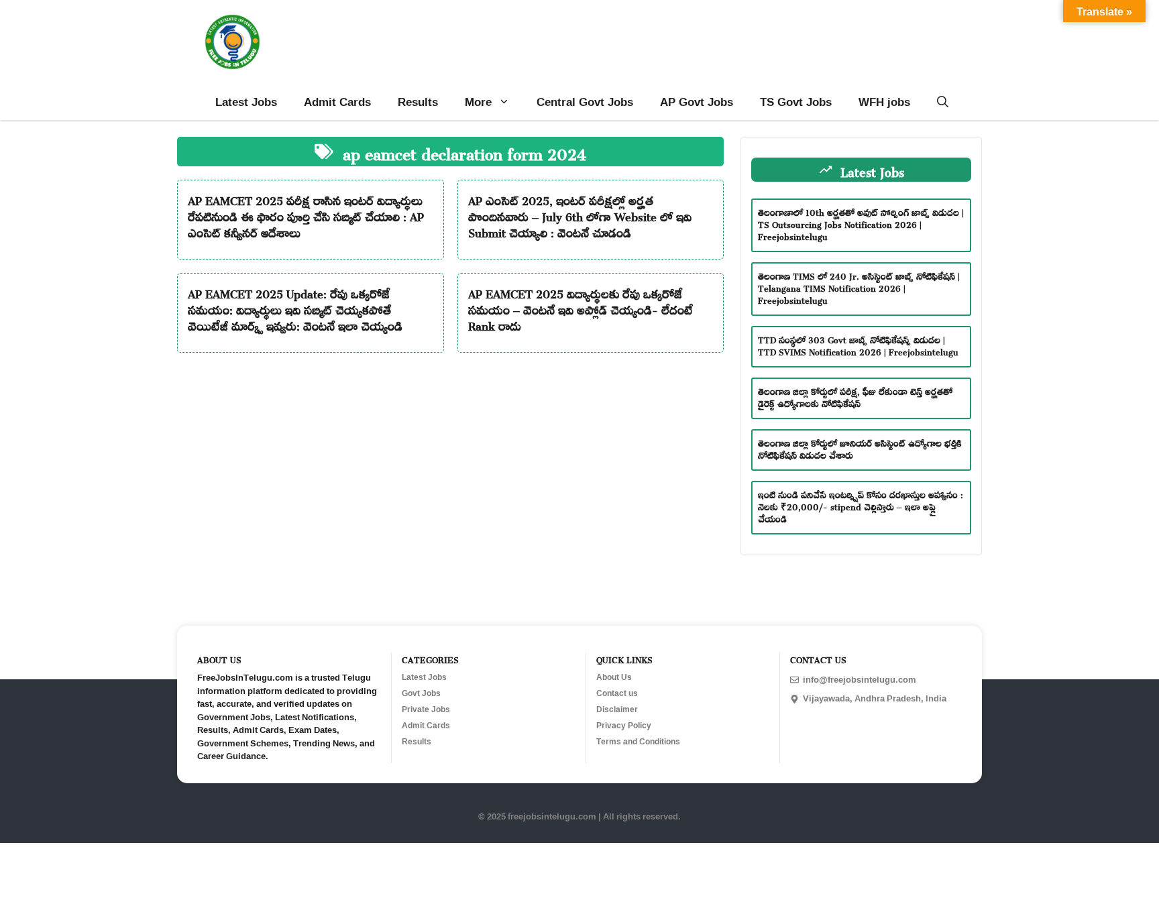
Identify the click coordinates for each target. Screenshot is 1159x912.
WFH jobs (884, 102)
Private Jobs (426, 709)
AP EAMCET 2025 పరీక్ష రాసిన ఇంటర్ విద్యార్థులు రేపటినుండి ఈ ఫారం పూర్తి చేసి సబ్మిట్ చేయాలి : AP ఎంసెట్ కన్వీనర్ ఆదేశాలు (306, 214)
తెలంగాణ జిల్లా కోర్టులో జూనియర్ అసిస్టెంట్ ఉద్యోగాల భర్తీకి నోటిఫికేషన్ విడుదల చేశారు (860, 447)
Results (418, 102)
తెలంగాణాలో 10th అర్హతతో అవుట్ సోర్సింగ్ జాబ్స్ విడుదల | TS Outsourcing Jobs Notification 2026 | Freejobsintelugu (861, 223)
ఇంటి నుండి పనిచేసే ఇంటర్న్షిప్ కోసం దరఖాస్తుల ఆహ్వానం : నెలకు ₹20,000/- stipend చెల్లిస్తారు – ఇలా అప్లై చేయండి (860, 505)
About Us (614, 677)
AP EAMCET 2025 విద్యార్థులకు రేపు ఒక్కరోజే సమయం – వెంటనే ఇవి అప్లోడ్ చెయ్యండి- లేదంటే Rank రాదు (580, 308)
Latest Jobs (246, 102)
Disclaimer (617, 709)
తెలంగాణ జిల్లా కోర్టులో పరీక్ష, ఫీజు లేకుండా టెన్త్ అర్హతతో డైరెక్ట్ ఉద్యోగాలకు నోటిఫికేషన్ (855, 396)
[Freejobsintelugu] (232, 42)
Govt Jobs (421, 693)
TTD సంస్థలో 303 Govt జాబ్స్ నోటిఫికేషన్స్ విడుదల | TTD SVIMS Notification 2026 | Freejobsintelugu (858, 344)
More (478, 102)
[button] (943, 102)
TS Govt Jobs (796, 102)
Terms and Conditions (638, 742)
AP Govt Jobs (696, 102)
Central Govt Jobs (585, 102)
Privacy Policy (623, 726)
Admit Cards (337, 102)
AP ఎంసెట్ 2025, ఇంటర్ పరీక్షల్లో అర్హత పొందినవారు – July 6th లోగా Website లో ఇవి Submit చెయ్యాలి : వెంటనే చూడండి (580, 214)
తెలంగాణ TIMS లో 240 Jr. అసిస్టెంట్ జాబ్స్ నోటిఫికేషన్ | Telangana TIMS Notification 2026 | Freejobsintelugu (859, 286)
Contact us (617, 693)
